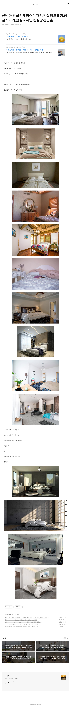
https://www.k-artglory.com (14, 34)
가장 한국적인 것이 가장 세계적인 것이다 (19, 39)
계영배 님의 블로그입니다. (11, 678)
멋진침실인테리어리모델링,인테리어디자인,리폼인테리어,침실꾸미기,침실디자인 (21, 624)
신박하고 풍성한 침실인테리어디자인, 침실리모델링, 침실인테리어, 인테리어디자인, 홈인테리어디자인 (26, 618)
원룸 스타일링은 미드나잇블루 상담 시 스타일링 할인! (25, 50)
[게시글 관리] (11, 607)
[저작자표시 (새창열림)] (22, 607)
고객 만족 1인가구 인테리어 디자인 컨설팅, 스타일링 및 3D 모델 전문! (29, 52)
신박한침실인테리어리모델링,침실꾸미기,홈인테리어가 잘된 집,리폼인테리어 (21, 620)
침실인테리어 (8, 614)
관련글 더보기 (65, 638)
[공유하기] (9, 607)
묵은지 (7, 676)
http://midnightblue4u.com (14, 47)
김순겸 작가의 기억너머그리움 (17, 36)
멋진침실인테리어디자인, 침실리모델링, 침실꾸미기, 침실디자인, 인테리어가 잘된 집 (22, 622)
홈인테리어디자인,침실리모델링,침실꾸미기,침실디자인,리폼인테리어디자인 (20, 626)
